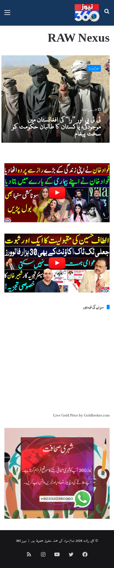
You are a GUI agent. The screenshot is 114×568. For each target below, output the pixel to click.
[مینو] (7, 15)
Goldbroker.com (97, 415)
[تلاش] (107, 15)
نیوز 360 (21, 540)
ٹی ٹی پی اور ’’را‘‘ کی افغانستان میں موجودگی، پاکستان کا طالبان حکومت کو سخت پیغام (56, 126)
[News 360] (87, 13)
